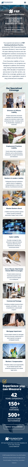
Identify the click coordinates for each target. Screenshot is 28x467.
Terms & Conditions (7, 460)
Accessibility (21, 460)
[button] (25, 2)
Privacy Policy (15, 460)
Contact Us (14, 462)
